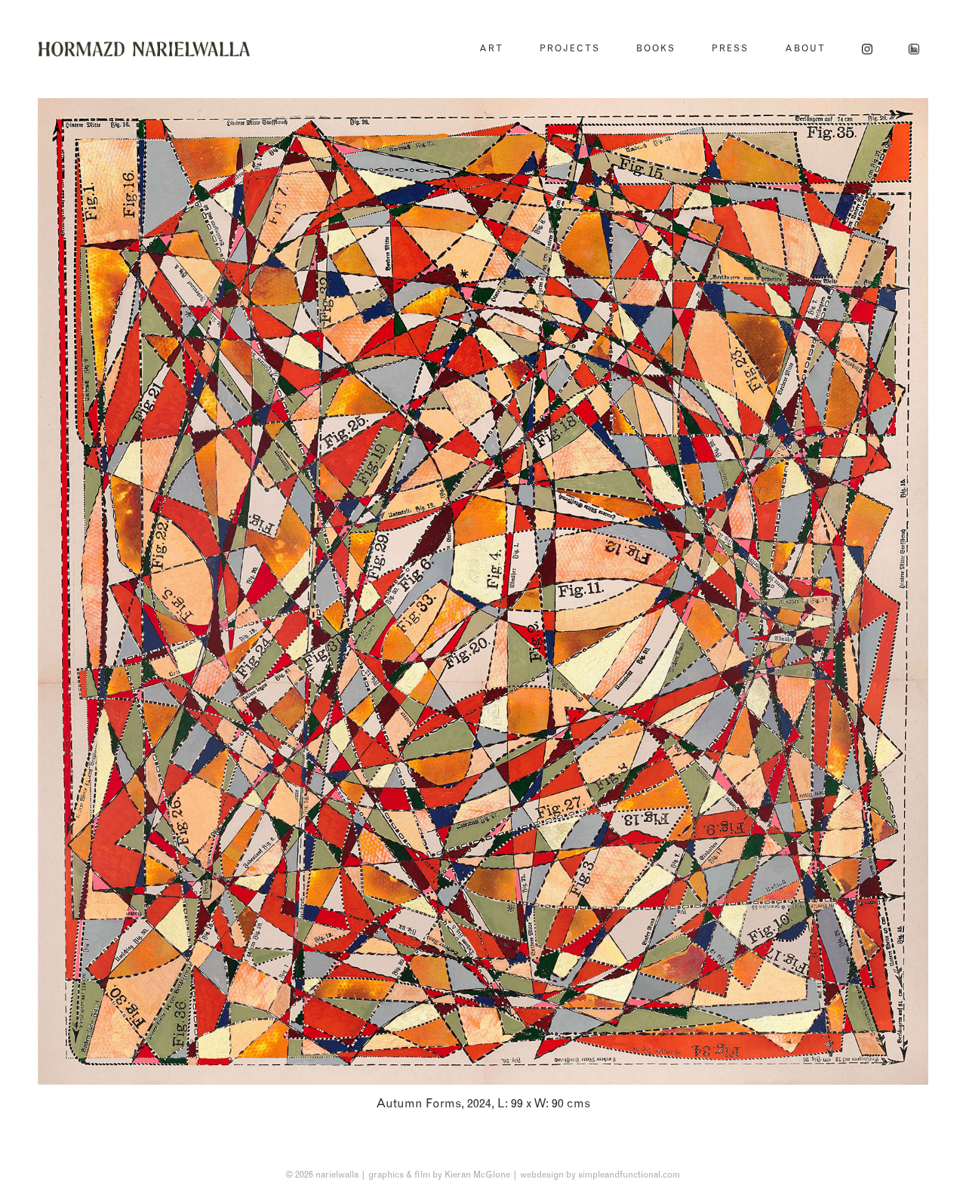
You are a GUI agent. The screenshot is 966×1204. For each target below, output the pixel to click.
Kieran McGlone (477, 1174)
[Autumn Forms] (483, 591)
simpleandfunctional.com (629, 1174)
